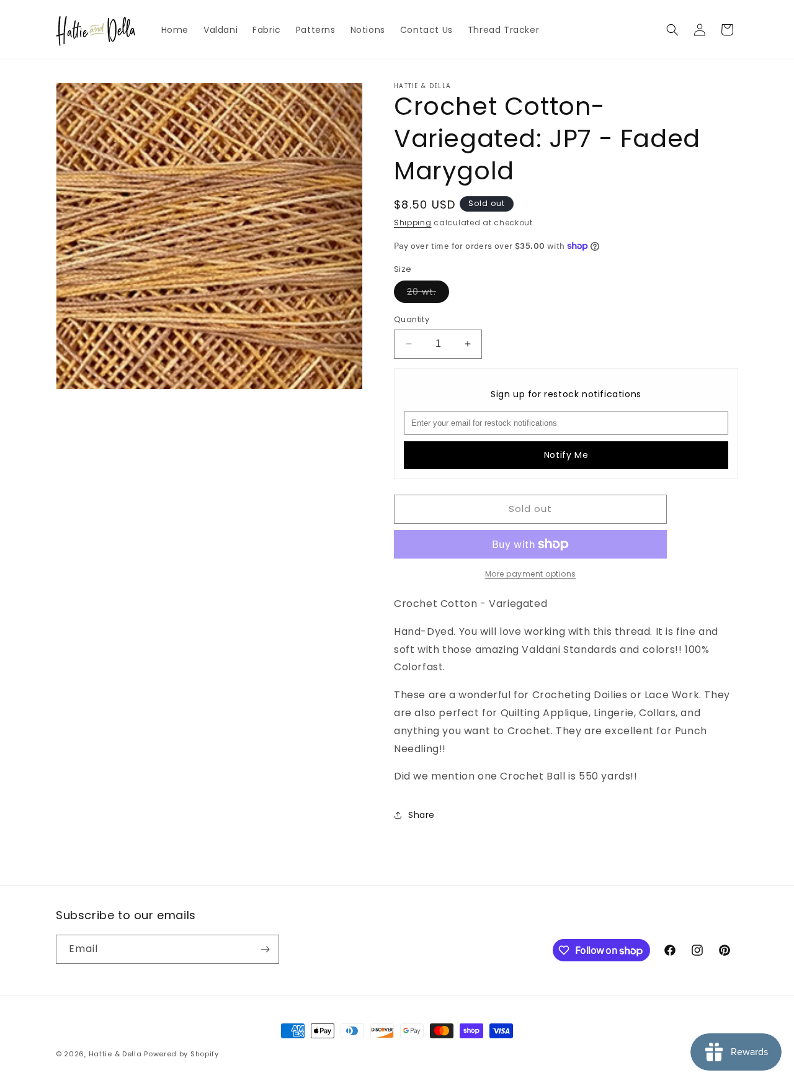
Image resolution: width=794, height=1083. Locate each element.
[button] (672, 29)
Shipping (413, 222)
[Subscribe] (265, 949)
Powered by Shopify (181, 1054)
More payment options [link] (530, 573)
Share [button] (421, 815)
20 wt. (428, 294)
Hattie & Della (115, 1054)
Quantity (411, 319)
